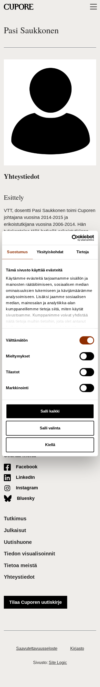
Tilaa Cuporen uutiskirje (35, 602)
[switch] (86, 356)
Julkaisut (15, 530)
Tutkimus (15, 518)
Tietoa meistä (20, 565)
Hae (84, 6)
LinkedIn (25, 477)
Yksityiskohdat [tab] (50, 252)
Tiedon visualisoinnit (29, 553)
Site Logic (58, 662)
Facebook (26, 466)
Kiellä (50, 444)
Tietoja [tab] (82, 252)
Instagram (26, 487)
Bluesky (25, 498)
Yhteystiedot (19, 577)
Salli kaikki (50, 411)
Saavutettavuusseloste (36, 648)
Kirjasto (77, 648)
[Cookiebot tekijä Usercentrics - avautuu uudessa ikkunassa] (72, 238)
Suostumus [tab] (17, 252)
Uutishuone (18, 542)
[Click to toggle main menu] (93, 6)
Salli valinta (50, 428)
